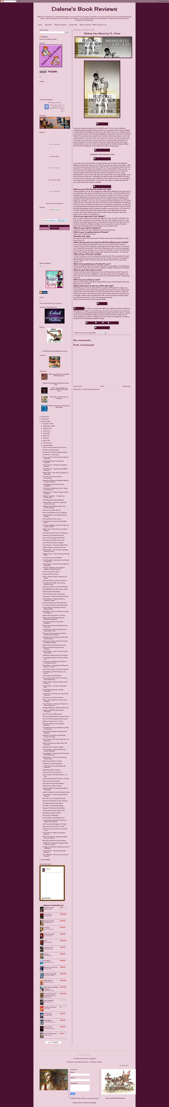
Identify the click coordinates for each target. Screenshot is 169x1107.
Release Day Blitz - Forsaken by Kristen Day (53, 496)
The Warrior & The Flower (51, 454)
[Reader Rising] (54, 287)
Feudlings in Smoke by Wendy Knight (55, 596)
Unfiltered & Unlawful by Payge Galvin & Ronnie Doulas (55, 843)
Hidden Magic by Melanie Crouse (54, 547)
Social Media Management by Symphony (51, 303)
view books (63, 111)
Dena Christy (48, 1001)
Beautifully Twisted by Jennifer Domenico (53, 690)
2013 (44, 859)
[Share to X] (103, 333)
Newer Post (78, 386)
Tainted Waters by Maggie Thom (53, 817)
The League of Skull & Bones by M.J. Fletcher (55, 732)
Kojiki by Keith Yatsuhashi (51, 591)
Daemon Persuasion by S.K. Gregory (55, 800)
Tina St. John (48, 1035)
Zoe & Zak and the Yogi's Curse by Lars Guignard (56, 739)
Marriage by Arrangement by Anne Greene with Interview (54, 633)
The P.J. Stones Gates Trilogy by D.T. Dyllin (55, 577)
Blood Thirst (48, 1027)
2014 (44, 421)
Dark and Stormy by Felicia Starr (54, 537)
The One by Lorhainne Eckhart (53, 697)
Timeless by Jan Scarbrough (52, 763)
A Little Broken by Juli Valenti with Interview (54, 766)
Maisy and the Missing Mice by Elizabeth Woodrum (53, 618)
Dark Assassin (49, 1000)
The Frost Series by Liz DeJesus (54, 594)
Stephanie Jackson (50, 1028)
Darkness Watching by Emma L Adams (56, 778)
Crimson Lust (48, 947)
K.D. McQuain (48, 942)
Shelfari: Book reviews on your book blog (84, 1098)
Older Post (126, 386)
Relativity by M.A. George (51, 770)
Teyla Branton (48, 1015)
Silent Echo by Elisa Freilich (52, 785)
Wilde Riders (48, 980)
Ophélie (46, 954)
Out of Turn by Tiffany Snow (52, 714)
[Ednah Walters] (55, 323)
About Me (48, 24)
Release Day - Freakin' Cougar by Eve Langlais (55, 492)
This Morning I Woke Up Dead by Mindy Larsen (54, 583)
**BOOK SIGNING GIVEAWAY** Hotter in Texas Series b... (54, 568)
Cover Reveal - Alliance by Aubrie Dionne (54, 833)
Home (40, 24)
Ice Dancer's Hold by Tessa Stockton (55, 605)
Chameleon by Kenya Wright (52, 557)
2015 (44, 419)
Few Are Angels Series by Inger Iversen (56, 716)
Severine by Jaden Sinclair (52, 510)
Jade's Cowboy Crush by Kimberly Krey (56, 792)
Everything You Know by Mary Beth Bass (55, 521)
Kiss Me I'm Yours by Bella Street (54, 798)
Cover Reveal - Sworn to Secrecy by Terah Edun (55, 652)
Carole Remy (48, 955)
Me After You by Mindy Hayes (53, 805)
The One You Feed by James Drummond (52, 477)
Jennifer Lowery (49, 962)
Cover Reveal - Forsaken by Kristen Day (55, 686)
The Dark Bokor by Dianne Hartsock (55, 580)
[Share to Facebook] (105, 333)
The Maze (47, 960)
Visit (54, 156)
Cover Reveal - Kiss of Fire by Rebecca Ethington (56, 564)
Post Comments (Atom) (91, 389)
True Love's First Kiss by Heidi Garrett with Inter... (55, 457)
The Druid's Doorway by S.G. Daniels (55, 719)
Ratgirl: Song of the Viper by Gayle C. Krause (55, 529)
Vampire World (49, 907)
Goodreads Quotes (124, 1065)
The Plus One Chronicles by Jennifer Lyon (55, 829)
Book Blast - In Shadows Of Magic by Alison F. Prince (55, 666)
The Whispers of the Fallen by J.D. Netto (54, 672)
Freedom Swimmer (50, 1007)
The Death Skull (49, 934)
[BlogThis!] (102, 333)
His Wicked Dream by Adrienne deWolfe (53, 461)
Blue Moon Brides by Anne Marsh (54, 840)
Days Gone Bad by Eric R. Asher (54, 826)
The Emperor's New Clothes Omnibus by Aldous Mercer (55, 641)
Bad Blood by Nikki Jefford (52, 813)
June (45, 433)
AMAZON (93, 154)
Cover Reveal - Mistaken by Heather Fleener (55, 465)
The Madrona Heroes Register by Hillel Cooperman (56, 728)
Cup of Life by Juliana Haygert (53, 542)
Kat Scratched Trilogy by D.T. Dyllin (54, 824)
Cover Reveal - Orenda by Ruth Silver (55, 545)
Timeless (47, 927)
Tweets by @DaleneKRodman (115, 1098)
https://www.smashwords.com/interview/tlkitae (89, 299)
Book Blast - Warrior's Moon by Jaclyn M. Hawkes (56, 612)
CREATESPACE (104, 154)
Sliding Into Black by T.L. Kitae (53, 721)
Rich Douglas (48, 909)
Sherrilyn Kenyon (49, 990)
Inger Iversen (48, 968)
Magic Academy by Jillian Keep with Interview (55, 743)
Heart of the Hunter (50, 1033)
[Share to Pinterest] (107, 333)
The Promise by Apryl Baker (52, 675)
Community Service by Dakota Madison (53, 622)
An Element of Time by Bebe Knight (55, 452)
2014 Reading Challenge (54, 102)
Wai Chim (47, 1008)
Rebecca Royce (49, 948)
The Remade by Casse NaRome (53, 500)
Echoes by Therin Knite (50, 574)
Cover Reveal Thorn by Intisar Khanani (55, 669)
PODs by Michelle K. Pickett (52, 761)
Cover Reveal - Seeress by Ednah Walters (54, 851)
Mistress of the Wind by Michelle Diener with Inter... (54, 736)
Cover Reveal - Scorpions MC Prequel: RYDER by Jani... (56, 754)
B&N (112, 154)
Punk (45, 941)
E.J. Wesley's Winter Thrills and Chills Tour (55, 658)
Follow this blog (54, 228)
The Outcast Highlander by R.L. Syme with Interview (55, 488)
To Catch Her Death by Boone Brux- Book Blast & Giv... (55, 630)
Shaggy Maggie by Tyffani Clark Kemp (56, 707)
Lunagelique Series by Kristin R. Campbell (53, 485)
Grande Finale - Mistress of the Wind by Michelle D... (55, 637)
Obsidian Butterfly (50, 974)
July (44, 431)
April (45, 438)
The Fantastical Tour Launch (52, 519)
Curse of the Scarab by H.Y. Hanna (54, 447)
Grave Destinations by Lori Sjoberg (55, 512)
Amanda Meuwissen (50, 1021)
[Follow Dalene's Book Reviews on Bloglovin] (54, 221)
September (47, 426)
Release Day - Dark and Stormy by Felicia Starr (54, 757)
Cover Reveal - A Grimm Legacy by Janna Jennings (55, 503)
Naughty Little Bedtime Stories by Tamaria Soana (54, 506)
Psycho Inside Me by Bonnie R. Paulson (53, 648)
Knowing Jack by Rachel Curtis (53, 535)
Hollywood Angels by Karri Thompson (55, 655)
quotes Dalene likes (84, 1055)
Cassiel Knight (48, 935)
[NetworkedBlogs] (54, 226)
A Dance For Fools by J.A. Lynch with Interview (55, 694)
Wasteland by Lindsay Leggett (53, 747)
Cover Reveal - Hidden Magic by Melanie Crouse (54, 599)
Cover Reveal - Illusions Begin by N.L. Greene (55, 795)
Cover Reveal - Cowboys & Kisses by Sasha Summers (55, 704)
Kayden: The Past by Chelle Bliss (54, 808)
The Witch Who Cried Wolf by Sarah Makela (55, 515)
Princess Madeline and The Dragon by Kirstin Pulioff (56, 525)
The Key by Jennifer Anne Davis (53, 540)
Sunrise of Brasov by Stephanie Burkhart (53, 724)
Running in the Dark (50, 967)
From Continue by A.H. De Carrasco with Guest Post (55, 678)
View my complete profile (48, 39)
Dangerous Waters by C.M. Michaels (55, 586)
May (45, 435)
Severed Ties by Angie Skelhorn (53, 783)
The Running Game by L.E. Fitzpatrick (55, 533)
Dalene (51, 105)
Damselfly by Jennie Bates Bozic (54, 810)
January (46, 445)
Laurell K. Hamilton (49, 975)
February (46, 443)
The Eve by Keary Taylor (51, 450)
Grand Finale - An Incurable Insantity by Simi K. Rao (55, 550)
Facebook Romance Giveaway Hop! (55, 602)
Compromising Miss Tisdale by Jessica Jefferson (56, 847)
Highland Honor (49, 921)
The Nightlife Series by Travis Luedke (55, 589)
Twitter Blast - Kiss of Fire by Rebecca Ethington (56, 473)
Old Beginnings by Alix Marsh (53, 803)
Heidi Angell (48, 915)
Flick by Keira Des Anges (51, 781)
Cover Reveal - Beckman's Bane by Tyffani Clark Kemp (54, 820)
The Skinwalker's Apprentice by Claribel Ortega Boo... (56, 560)
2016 (44, 416)
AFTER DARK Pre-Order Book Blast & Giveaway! (55, 788)
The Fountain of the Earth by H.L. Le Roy (55, 775)
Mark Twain (48, 997)
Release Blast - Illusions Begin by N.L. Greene (55, 682)
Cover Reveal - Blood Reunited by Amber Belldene (54, 750)
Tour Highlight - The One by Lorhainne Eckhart (55, 855)
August (45, 428)
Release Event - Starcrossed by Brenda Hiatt (56, 554)
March (45, 440)
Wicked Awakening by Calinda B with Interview (55, 626)
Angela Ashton (49, 922)
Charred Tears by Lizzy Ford (52, 772)
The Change (48, 1013)
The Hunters (48, 914)
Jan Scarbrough (49, 929)
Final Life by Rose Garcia (51, 571)
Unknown (44, 36)
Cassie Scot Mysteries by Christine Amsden (55, 700)
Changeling (47, 1020)
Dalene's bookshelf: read (53, 905)
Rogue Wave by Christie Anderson (54, 645)
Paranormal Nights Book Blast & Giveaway (53, 710)
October (46, 423)
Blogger (93, 1102)
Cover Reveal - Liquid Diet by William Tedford (55, 469)
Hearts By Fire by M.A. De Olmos (54, 615)
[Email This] (100, 333)
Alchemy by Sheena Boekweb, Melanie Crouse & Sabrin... (56, 481)
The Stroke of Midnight (50, 815)
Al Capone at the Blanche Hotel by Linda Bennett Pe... (54, 662)
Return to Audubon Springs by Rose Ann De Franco (55, 837)
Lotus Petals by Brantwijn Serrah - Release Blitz (54, 608)
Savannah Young (49, 982)
